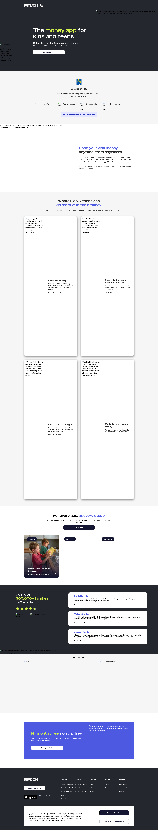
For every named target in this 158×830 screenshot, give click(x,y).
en (42, 5)
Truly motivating (81, 614)
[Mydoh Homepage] (31, 5)
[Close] (130, 809)
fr (45, 5)
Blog (91, 784)
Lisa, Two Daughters (80, 641)
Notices (121, 791)
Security (63, 799)
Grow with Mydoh (81, 784)
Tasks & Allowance (67, 784)
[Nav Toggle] (132, 5)
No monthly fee (80, 791)
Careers (107, 788)
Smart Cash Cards (67, 788)
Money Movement (67, 791)
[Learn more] (34, 286)
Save (62, 795)
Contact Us (123, 784)
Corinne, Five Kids (79, 623)
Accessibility (123, 788)
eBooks (92, 788)
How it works (80, 788)
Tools (92, 791)
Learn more (79, 527)
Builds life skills (81, 596)
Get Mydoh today (47, 748)
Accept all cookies (114, 813)
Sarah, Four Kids (79, 605)
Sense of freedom (82, 632)
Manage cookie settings (114, 821)
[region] (79, 816)
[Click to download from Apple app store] (22, 615)
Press (107, 784)
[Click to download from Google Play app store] (37, 615)
